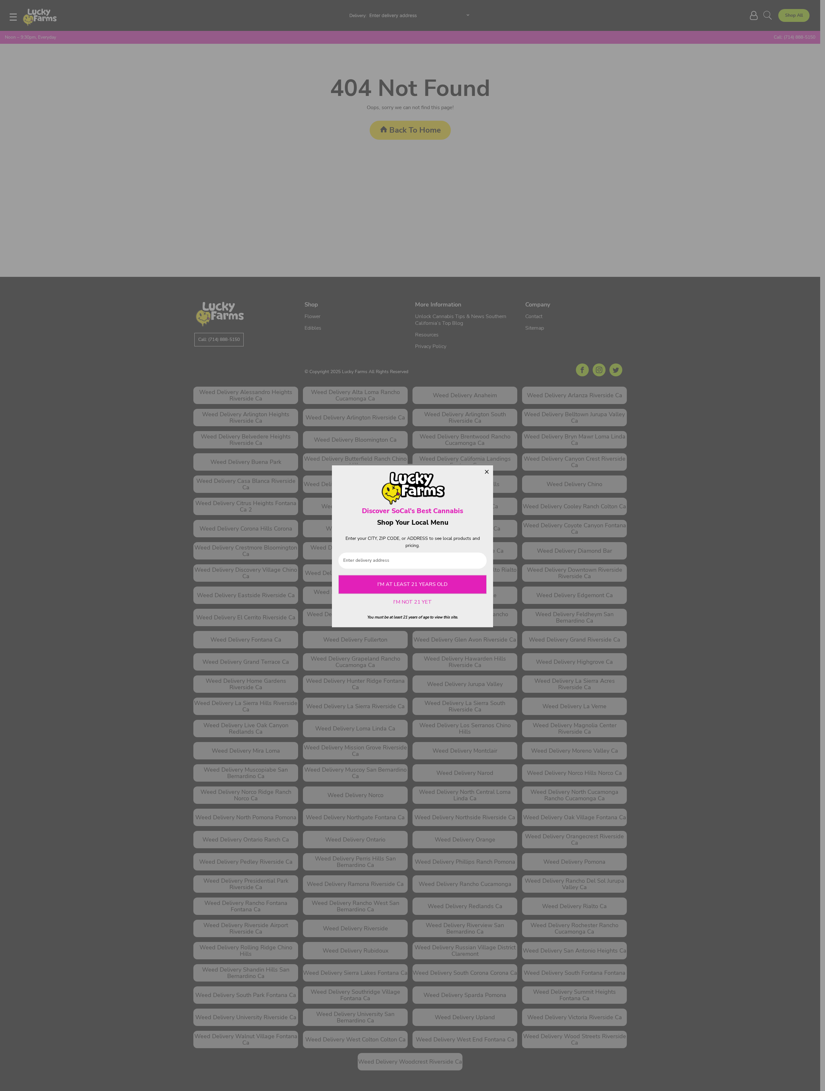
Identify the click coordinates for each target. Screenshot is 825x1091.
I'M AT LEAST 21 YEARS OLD (412, 584)
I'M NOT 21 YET (412, 602)
